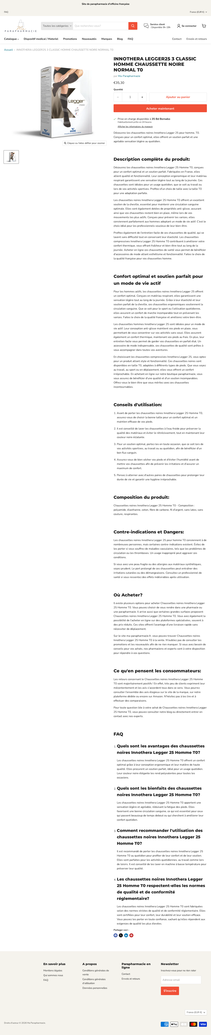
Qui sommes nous (53, 975)
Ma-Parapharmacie (129, 76)
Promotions (70, 39)
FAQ (6, 12)
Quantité (118, 89)
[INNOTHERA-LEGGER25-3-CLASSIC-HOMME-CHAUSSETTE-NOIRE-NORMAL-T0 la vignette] (11, 157)
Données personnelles (94, 988)
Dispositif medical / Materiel (41, 39)
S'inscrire (170, 991)
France (197, 12)
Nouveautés (89, 39)
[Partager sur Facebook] (116, 935)
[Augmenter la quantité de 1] (142, 97)
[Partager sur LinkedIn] (126, 935)
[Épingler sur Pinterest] (131, 935)
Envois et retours (196, 39)
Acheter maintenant (160, 109)
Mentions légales (52, 970)
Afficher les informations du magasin (135, 127)
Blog (120, 39)
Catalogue (10, 39)
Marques (106, 39)
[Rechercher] (132, 26)
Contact (176, 39)
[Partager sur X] (121, 935)
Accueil (8, 49)
